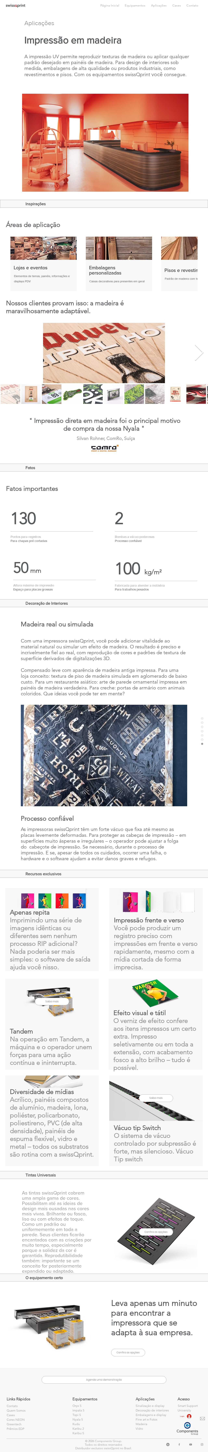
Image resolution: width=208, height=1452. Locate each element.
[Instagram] (202, 1444)
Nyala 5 (77, 1419)
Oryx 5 (76, 1406)
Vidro (139, 1428)
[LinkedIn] (167, 1444)
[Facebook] (179, 1444)
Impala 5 (78, 1410)
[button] (192, 5)
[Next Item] (199, 353)
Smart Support (188, 1406)
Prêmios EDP (15, 1429)
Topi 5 (76, 1415)
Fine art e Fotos (146, 1419)
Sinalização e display (150, 1406)
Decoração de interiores (152, 1410)
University (184, 1410)
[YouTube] (190, 1444)
